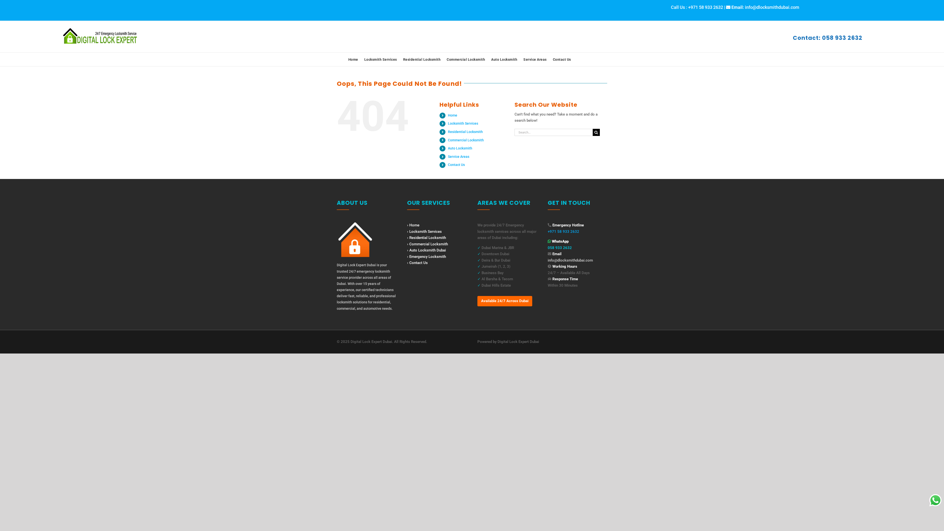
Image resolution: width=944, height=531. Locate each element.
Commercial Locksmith (466, 140)
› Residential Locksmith (426, 238)
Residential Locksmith (465, 132)
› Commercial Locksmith (427, 244)
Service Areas (458, 157)
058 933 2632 (560, 248)
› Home (413, 225)
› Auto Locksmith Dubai (426, 250)
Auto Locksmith (460, 148)
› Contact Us (417, 263)
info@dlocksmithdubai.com (570, 260)
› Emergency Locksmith (426, 256)
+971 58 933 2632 (563, 231)
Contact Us (456, 165)
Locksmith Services (463, 123)
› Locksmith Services (424, 231)
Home (452, 115)
